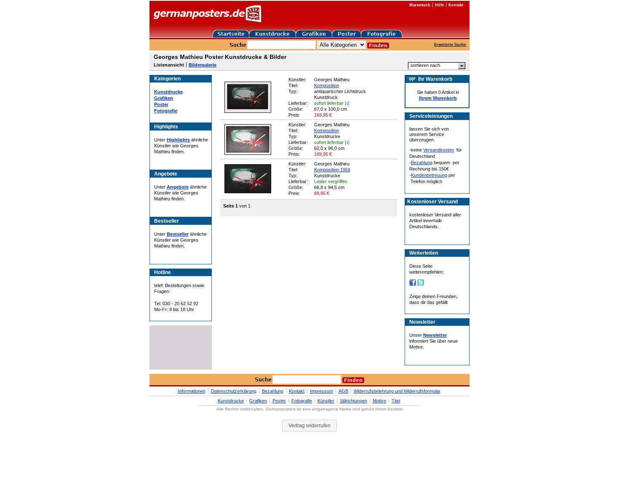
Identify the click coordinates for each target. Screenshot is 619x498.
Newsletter (435, 335)
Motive (379, 400)
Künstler (326, 400)
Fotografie (165, 110)
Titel (396, 400)
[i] (347, 103)
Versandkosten (438, 149)
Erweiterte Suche (450, 45)
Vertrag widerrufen (309, 426)
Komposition (326, 85)
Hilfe (439, 5)
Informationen (191, 391)
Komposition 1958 (332, 169)
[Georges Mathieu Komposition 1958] (247, 191)
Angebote (178, 186)
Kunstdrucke (168, 91)
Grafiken (163, 98)
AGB (343, 391)
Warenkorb (419, 5)
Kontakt (455, 5)
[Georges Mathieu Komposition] (247, 111)
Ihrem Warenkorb (438, 98)
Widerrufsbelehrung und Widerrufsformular (397, 391)
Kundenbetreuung (429, 175)
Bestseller (178, 234)
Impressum (321, 391)
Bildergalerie (202, 64)
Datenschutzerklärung (233, 391)
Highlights (178, 139)
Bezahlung (421, 162)
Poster (161, 104)
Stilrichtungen (353, 400)
